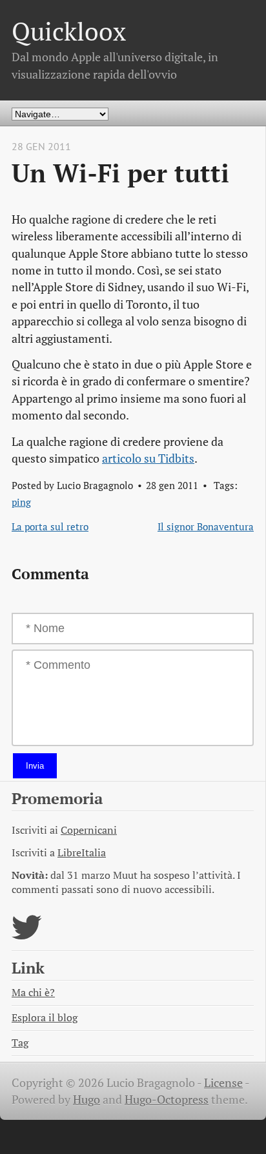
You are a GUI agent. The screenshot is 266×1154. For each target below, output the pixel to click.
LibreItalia (81, 853)
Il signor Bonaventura (206, 526)
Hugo (86, 1099)
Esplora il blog (44, 1017)
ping (21, 501)
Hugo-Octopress (167, 1099)
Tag (20, 1043)
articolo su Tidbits (148, 458)
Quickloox (69, 31)
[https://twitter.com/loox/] (27, 935)
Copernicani (89, 830)
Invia (35, 766)
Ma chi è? (33, 992)
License (223, 1082)
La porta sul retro (50, 526)
